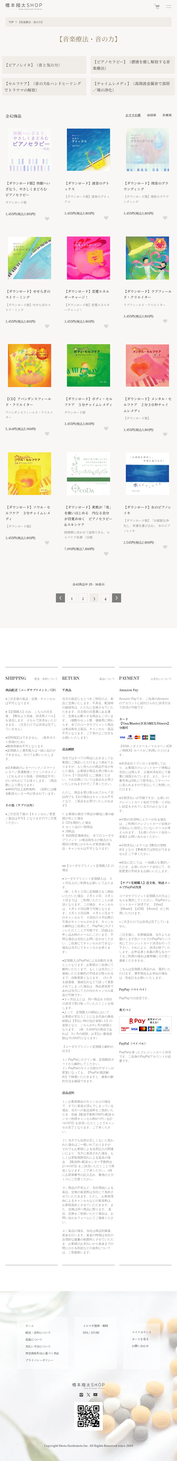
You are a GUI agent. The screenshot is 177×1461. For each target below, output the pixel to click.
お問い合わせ (140, 1346)
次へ (116, 597)
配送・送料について (38, 1332)
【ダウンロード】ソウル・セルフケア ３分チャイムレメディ (27, 513)
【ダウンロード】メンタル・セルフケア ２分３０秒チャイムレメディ (147, 404)
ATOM (95, 1332)
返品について (33, 1339)
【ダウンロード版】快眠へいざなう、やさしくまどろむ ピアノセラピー (27, 189)
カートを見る (140, 1339)
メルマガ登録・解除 (95, 1326)
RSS (85, 1332)
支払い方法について (38, 1346)
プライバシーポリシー (39, 1360)
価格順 (151, 115)
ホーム (29, 1326)
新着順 (167, 115)
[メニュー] (168, 6)
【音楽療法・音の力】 (31, 22)
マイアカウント (142, 1332)
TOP (11, 22)
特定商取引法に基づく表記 (42, 1353)
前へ (60, 597)
